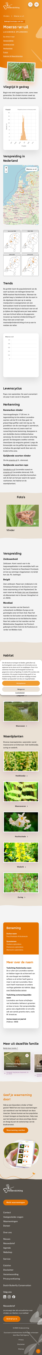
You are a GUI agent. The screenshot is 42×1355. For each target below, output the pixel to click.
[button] (6, 168)
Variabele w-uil (9, 469)
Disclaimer (21, 1344)
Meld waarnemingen (15, 1202)
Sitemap (21, 1349)
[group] (17, 1069)
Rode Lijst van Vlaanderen (27, 592)
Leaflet (25, 165)
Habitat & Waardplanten (13, 56)
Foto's (5, 52)
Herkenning (7, 48)
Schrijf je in (11, 1319)
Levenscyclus (8, 44)
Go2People (26, 1332)
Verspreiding (8, 41)
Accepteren (21, 683)
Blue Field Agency (22, 1335)
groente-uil (13, 460)
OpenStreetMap (31, 165)
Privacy (21, 1340)
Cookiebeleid (19, 693)
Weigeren (21, 689)
